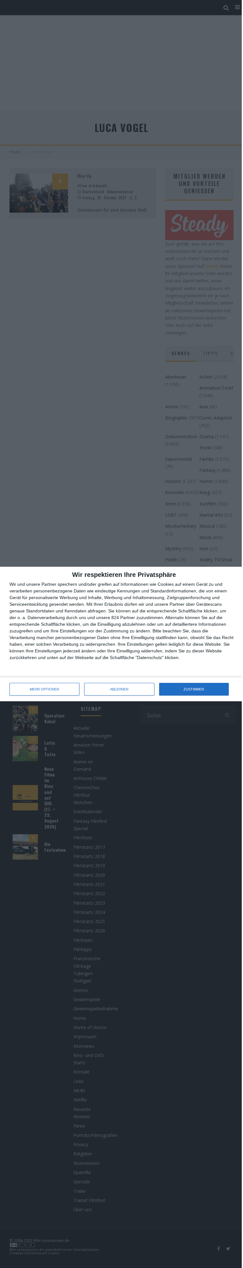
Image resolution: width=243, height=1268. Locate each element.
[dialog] (121, 634)
